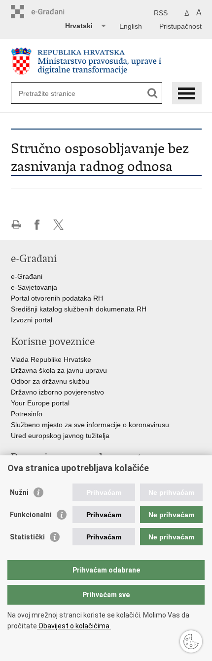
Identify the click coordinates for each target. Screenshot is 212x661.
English (130, 26)
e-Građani (26, 276)
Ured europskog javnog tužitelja (60, 436)
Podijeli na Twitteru (58, 225)
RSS (161, 13)
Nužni (19, 492)
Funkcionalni (31, 515)
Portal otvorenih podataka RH (57, 298)
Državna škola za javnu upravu (59, 370)
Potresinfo (26, 414)
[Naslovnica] (106, 61)
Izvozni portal (31, 320)
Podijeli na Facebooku (37, 225)
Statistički (27, 537)
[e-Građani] (53, 11)
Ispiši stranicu (16, 225)
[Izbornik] (187, 93)
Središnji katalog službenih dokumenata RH (78, 309)
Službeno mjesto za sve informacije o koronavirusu (90, 425)
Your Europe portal (40, 403)
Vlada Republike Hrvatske (51, 359)
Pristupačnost (180, 26)
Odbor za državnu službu (50, 381)
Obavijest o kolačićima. (74, 626)
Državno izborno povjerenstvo (57, 392)
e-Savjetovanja (34, 287)
